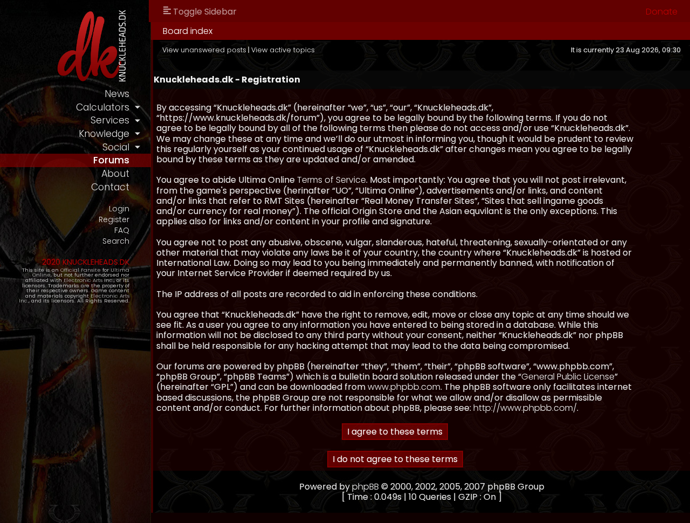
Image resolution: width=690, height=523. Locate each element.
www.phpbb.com (404, 387)
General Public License (568, 376)
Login (119, 209)
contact (110, 187)
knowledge (104, 133)
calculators (102, 107)
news (117, 93)
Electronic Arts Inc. (89, 280)
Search (115, 241)
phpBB (365, 486)
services (110, 120)
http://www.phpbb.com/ (525, 408)
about (115, 173)
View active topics (283, 49)
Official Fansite (80, 269)
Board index (187, 31)
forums (111, 160)
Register (114, 220)
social (115, 147)
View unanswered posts (204, 49)
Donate (662, 11)
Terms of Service (331, 180)
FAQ (121, 230)
